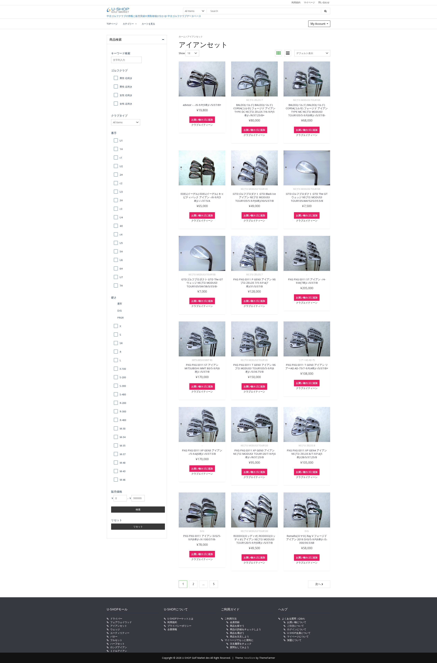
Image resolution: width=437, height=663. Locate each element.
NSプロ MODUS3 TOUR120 (254, 445)
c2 (121, 183)
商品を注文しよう (239, 636)
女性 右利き (126, 95)
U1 (121, 140)
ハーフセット (117, 643)
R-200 (123, 403)
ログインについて (296, 629)
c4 (121, 234)
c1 (121, 157)
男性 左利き (126, 86)
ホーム (182, 36)
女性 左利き (126, 103)
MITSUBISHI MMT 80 (202, 360)
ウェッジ (115, 629)
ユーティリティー (119, 632)
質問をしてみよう (239, 647)
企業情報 (172, 629)
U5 (121, 243)
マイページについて (298, 636)
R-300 (123, 411)
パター (113, 636)
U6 (121, 260)
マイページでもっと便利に (239, 640)
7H (121, 285)
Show (182, 53)
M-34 (122, 437)
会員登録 (234, 622)
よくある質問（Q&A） (294, 618)
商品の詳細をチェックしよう (245, 629)
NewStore (249, 657)
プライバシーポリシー (179, 625)
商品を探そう (237, 625)
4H (121, 226)
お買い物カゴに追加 (202, 119)
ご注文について (295, 625)
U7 (121, 277)
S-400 (123, 394)
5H (121, 251)
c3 (121, 208)
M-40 (122, 462)
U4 (121, 217)
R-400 (123, 420)
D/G (202, 531)
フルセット (116, 640)
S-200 (123, 377)
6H (121, 268)
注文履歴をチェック (240, 643)
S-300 (123, 385)
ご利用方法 (231, 618)
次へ (318, 584)
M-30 (122, 428)
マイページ (309, 2)
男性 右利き (126, 78)
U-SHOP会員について (299, 632)
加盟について (294, 640)
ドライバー (116, 618)
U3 (121, 191)
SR (121, 343)
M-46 (122, 479)
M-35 (122, 445)
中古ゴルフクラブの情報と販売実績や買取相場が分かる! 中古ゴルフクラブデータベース (154, 16)
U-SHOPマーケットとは (180, 618)
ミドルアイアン (118, 650)
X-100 (123, 368)
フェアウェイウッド (121, 622)
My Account (318, 24)
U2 (121, 166)
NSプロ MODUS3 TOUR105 (306, 100)
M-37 (122, 454)
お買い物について (296, 622)
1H (121, 149)
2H (121, 174)
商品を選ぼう (237, 632)
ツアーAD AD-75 (307, 360)
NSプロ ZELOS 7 (254, 100)
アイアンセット (118, 625)
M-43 (122, 471)
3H (121, 200)
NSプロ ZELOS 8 (307, 445)
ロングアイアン (118, 647)
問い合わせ (323, 2)
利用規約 (296, 2)
